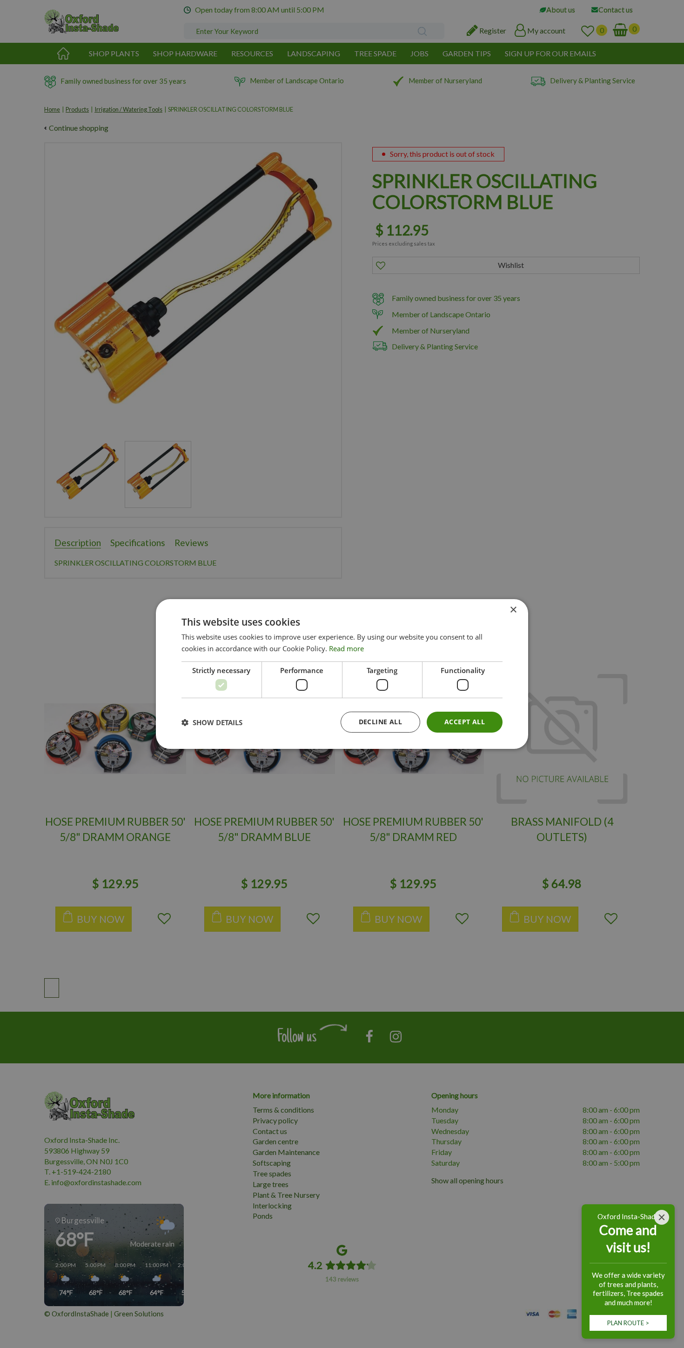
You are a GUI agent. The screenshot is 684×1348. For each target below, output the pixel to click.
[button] (211, 722)
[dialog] (342, 674)
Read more (346, 648)
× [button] (513, 610)
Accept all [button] (464, 721)
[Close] (661, 1217)
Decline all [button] (380, 721)
